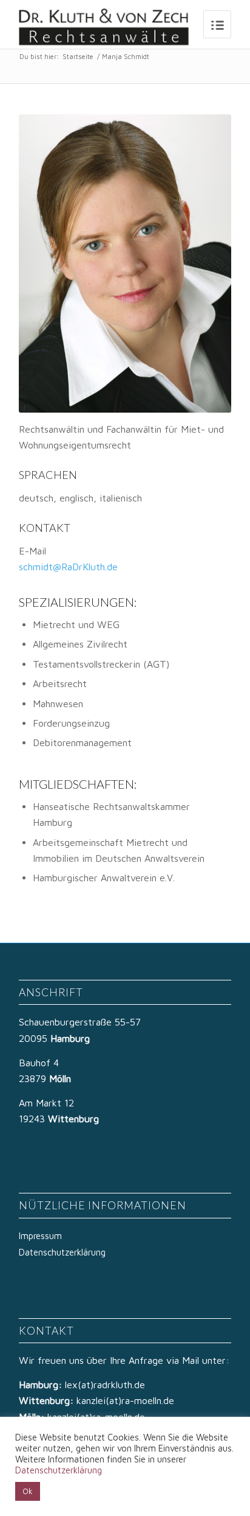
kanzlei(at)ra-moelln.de (125, 1400)
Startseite (77, 56)
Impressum (40, 1236)
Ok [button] (27, 1491)
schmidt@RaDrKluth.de (68, 566)
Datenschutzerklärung (62, 1252)
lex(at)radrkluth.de (106, 1384)
